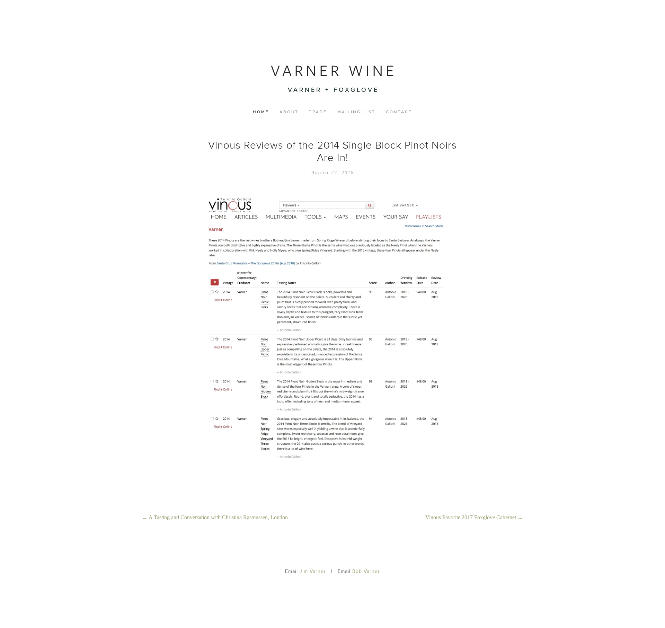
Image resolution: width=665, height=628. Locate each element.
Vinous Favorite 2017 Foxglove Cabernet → (474, 517)
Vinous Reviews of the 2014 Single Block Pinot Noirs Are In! (332, 151)
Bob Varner (366, 571)
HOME (261, 112)
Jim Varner (313, 571)
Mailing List (356, 112)
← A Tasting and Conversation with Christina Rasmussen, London (215, 517)
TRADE (318, 112)
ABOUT (289, 112)
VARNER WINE (334, 70)
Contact (399, 112)
